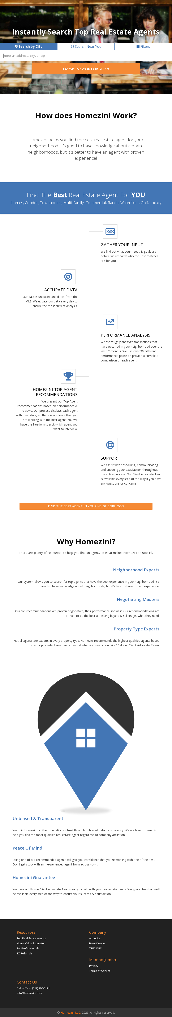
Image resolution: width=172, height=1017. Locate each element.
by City (30, 46)
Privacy (93, 966)
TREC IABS (95, 948)
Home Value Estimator (31, 943)
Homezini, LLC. (71, 1012)
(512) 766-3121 (41, 988)
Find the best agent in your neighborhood (86, 506)
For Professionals (28, 948)
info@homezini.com (29, 993)
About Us (95, 938)
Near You (88, 46)
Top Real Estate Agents (31, 938)
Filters (144, 46)
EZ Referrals (25, 953)
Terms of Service (100, 971)
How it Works (97, 943)
